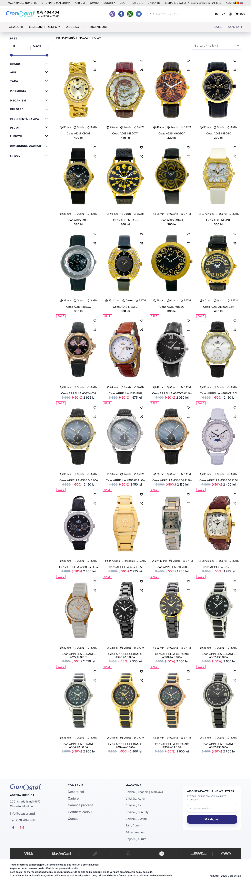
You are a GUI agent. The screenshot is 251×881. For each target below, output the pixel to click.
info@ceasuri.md (22, 813)
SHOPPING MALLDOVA (56, 2)
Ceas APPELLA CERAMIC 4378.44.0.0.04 (172, 655)
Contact (73, 819)
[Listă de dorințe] (223, 14)
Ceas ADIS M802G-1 (171, 133)
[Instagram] (139, 14)
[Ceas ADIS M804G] (218, 90)
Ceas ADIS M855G (125, 307)
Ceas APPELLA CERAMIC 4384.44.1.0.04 (125, 745)
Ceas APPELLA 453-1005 (125, 567)
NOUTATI (235, 27)
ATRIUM (80, 2)
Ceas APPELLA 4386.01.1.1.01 (218, 393)
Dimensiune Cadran (25, 145)
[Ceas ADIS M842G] (172, 176)
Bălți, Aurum (133, 825)
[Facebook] (130, 14)
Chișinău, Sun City (137, 812)
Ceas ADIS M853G (78, 307)
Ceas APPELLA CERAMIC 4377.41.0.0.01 (78, 655)
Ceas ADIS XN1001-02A (218, 307)
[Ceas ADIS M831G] (78, 176)
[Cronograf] (39, 787)
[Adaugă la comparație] (95, 70)
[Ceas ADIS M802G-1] (172, 90)
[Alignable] (121, 14)
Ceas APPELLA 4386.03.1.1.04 (125, 480)
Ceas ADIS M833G (125, 220)
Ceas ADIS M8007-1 (125, 133)
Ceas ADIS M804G (218, 133)
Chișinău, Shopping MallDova (144, 791)
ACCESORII (75, 27)
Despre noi (76, 792)
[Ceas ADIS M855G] (125, 263)
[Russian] (241, 3)
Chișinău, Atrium (136, 798)
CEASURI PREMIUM (44, 27)
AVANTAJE (232, 2)
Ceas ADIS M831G (78, 220)
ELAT (123, 2)
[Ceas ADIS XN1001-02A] (218, 263)
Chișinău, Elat (134, 805)
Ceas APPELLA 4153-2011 (125, 393)
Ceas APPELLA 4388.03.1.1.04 (78, 567)
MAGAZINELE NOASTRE (22, 2)
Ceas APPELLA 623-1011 (218, 567)
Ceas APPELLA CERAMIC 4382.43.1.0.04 (219, 655)
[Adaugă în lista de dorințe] (95, 61)
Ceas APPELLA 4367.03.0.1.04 (172, 393)
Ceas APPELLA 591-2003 (172, 567)
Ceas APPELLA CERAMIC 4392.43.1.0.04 (219, 745)
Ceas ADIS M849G (218, 220)
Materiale (18, 90)
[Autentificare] (230, 14)
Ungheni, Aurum (136, 839)
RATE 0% (137, 2)
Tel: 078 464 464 (23, 820)
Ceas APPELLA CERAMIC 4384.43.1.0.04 (78, 745)
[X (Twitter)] (112, 14)
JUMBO (94, 2)
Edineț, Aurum (135, 832)
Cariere (73, 798)
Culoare (16, 109)
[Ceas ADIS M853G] (78, 263)
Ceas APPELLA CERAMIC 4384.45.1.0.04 (172, 745)
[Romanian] (237, 3)
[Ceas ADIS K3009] (78, 90)
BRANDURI (98, 27)
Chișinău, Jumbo (136, 818)
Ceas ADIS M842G (171, 220)
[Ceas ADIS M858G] (172, 263)
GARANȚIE (154, 2)
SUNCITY (109, 2)
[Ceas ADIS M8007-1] (125, 90)
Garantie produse (80, 805)
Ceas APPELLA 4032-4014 (78, 393)
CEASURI (16, 27)
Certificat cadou (80, 812)
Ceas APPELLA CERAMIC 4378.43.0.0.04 (125, 655)
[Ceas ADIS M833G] (125, 176)
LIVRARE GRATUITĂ (193, 2)
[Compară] (216, 14)
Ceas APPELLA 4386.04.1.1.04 (172, 480)
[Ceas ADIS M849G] (218, 176)
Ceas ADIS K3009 (79, 133)
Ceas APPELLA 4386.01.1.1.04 (78, 480)
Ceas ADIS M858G (171, 307)
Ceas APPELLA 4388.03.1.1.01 (218, 480)
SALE (218, 27)
